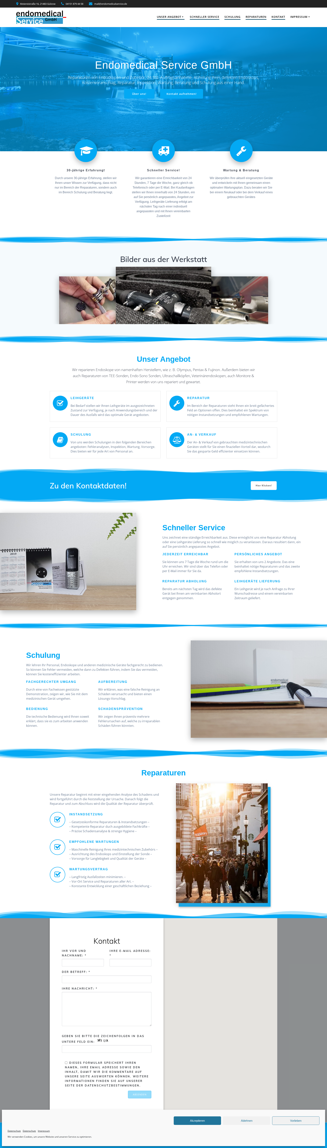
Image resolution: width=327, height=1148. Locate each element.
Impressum (44, 1130)
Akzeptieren (197, 1120)
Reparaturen (256, 17)
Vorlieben (295, 1120)
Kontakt (278, 17)
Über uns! (139, 94)
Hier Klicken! (264, 485)
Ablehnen (246, 1120)
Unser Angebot (169, 17)
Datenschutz (14, 1130)
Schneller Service (204, 17)
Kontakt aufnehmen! (182, 94)
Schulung (232, 17)
